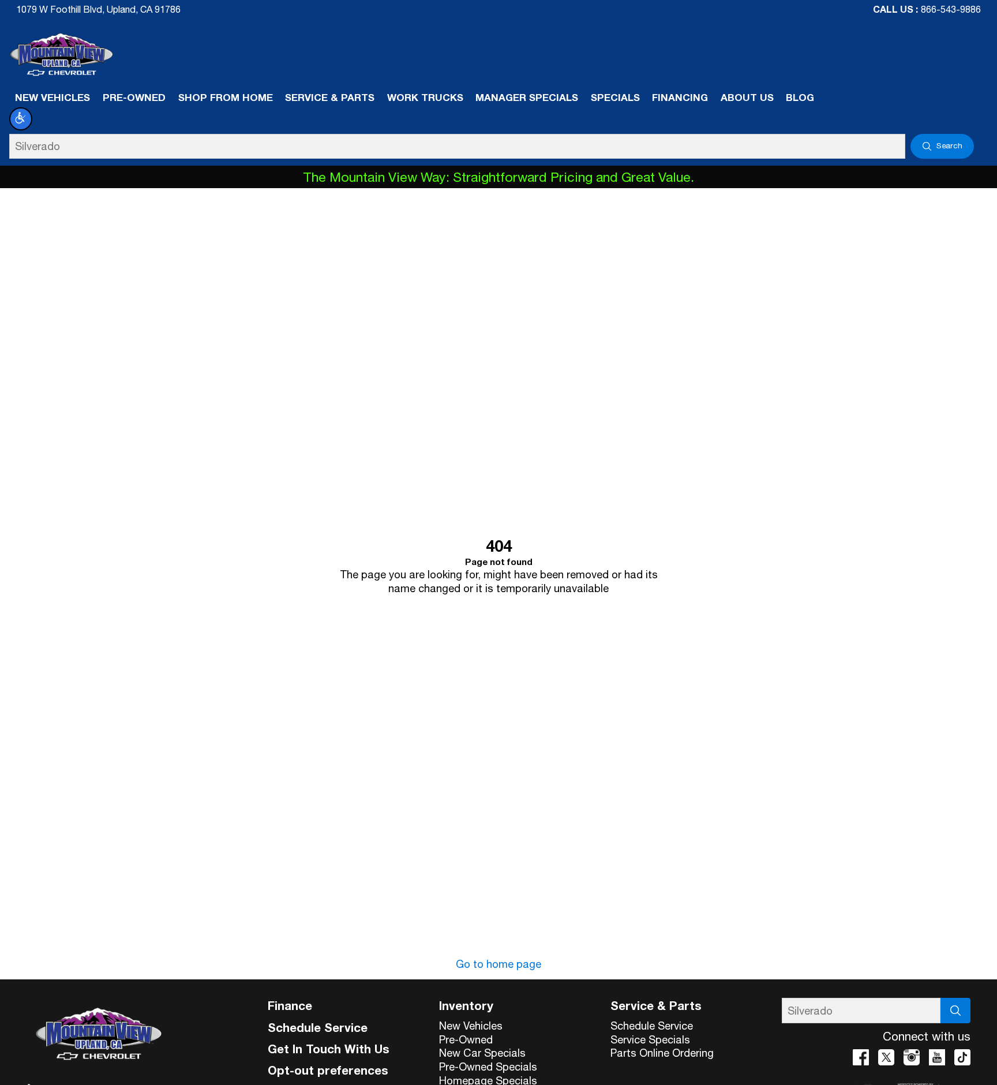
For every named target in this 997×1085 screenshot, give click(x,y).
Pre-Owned (466, 1039)
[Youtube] (937, 1057)
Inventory (466, 1005)
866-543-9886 (951, 9)
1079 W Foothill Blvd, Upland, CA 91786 (98, 9)
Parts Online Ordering (662, 1052)
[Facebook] (861, 1057)
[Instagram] (912, 1057)
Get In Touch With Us (328, 1049)
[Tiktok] (962, 1057)
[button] (20, 118)
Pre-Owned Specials (488, 1066)
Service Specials (650, 1039)
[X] (886, 1057)
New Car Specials (482, 1052)
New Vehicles (471, 1025)
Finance (290, 1005)
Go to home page (498, 963)
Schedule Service (318, 1027)
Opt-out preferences (328, 1070)
